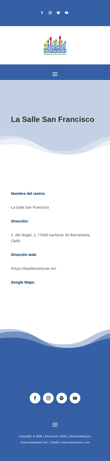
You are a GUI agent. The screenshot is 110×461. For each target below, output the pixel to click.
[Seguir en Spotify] (58, 13)
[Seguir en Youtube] (66, 13)
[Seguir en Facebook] (42, 13)
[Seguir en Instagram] (50, 13)
